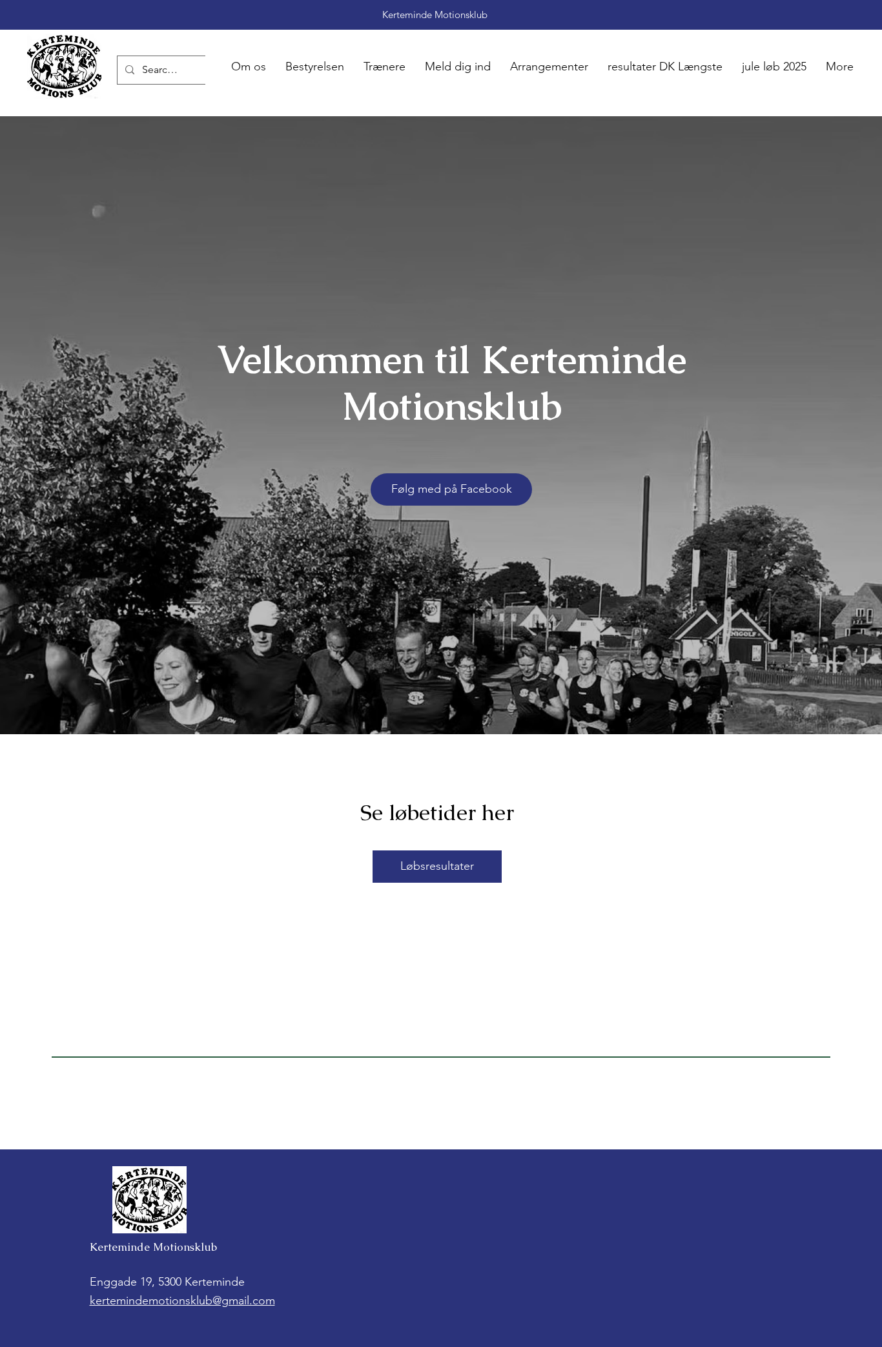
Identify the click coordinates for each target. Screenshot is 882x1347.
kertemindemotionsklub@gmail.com (182, 1300)
